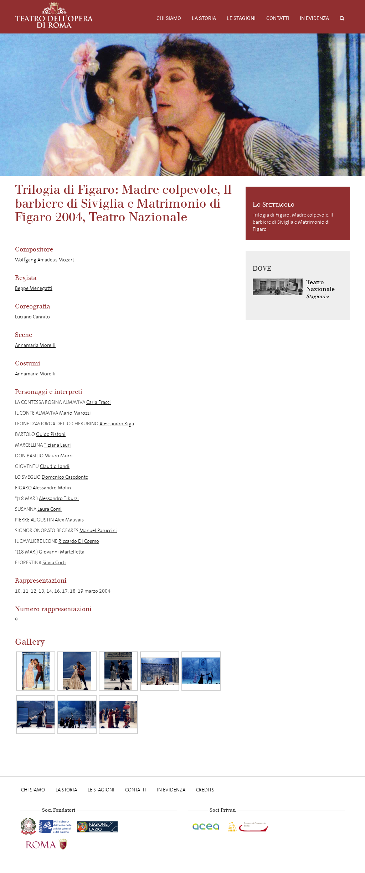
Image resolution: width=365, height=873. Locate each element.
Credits (205, 789)
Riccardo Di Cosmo (78, 541)
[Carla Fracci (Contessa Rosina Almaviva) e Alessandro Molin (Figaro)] (35, 671)
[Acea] (206, 825)
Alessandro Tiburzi (59, 498)
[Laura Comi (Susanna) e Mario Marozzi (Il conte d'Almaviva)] (77, 671)
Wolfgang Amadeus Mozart (44, 259)
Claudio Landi (55, 466)
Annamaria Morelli (35, 345)
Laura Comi (49, 509)
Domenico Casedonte (65, 477)
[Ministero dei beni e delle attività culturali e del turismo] (57, 825)
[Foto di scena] (77, 714)
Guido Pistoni (51, 434)
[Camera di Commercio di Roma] (247, 825)
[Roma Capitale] (56, 843)
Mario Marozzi (75, 413)
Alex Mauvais (69, 519)
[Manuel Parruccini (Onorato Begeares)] (118, 671)
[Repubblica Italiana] (29, 825)
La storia (204, 18)
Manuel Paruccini (98, 530)
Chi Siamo (168, 18)
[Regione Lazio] (97, 825)
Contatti (277, 18)
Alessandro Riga (116, 423)
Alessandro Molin (52, 487)
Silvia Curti (54, 562)
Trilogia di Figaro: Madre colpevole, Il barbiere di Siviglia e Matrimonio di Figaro (293, 222)
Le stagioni (241, 18)
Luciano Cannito (32, 316)
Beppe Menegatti (33, 288)
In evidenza (314, 18)
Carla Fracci (98, 402)
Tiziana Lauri (57, 445)
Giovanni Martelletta (61, 552)
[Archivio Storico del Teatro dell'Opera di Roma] (54, 15)
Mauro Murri (59, 455)
